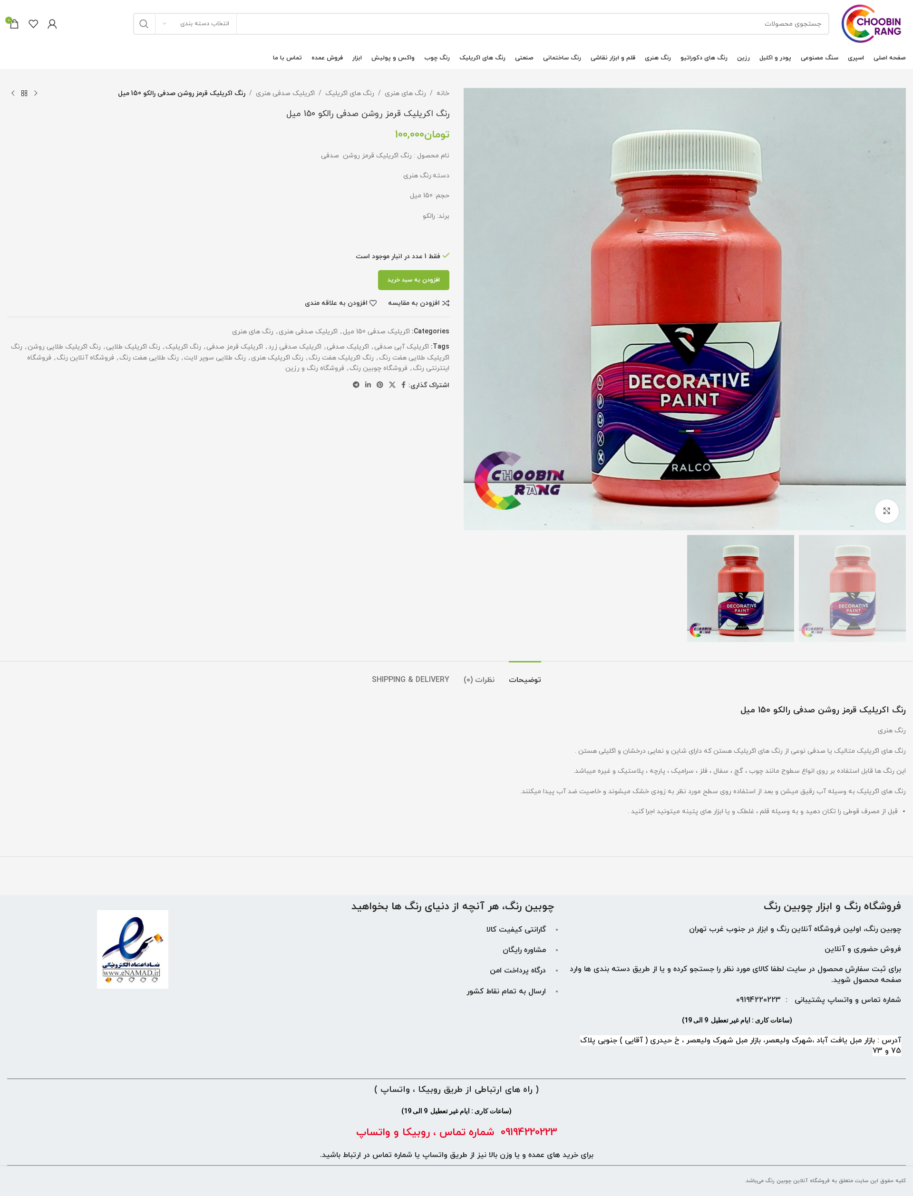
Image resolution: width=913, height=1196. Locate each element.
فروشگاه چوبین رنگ (379, 368)
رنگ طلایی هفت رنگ (149, 357)
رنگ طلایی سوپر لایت (215, 357)
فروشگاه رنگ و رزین (314, 368)
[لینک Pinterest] (380, 385)
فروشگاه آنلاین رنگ (85, 357)
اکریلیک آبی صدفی (401, 346)
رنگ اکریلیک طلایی (133, 346)
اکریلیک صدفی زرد (294, 346)
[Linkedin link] (368, 385)
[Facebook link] (403, 385)
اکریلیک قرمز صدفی (234, 346)
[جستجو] (144, 24)
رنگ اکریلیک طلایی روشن (64, 346)
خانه (443, 93)
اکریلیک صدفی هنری (285, 93)
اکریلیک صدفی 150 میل (376, 331)
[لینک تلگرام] (356, 385)
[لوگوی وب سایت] (872, 23)
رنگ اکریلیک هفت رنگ (341, 357)
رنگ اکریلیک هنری (277, 357)
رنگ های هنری (405, 93)
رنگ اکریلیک (183, 346)
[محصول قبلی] (35, 93)
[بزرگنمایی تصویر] (887, 511)
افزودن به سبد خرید (414, 280)
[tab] (525, 675)
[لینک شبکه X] (392, 385)
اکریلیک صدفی (348, 346)
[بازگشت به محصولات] (24, 93)
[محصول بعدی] (13, 93)
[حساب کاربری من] (52, 23)
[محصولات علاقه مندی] (33, 23)
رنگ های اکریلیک (349, 93)
